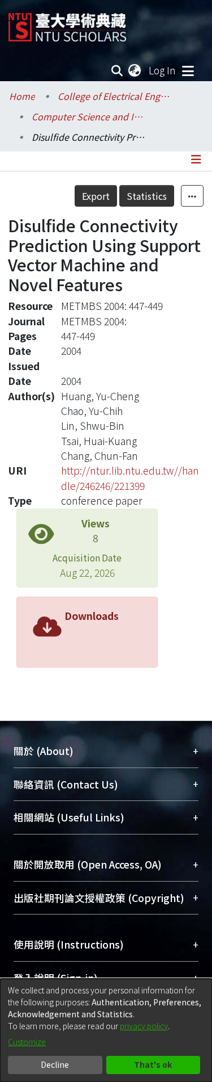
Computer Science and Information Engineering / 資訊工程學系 (88, 116)
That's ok (153, 1064)
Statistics (147, 196)
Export (96, 196)
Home (22, 96)
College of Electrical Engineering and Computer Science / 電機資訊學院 (114, 96)
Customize (27, 1041)
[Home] (67, 23)
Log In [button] (163, 70)
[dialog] (106, 1030)
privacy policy (144, 1025)
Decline (55, 1064)
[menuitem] (135, 70)
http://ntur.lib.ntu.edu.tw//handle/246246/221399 (130, 477)
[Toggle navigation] (188, 70)
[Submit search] (117, 70)
